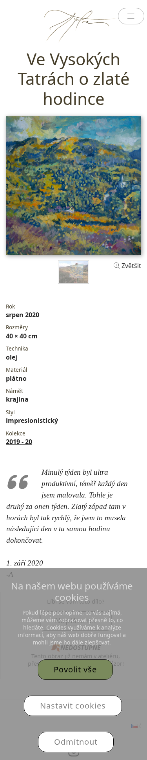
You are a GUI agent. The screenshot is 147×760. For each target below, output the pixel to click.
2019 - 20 (19, 441)
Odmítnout (76, 741)
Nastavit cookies (73, 705)
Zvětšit (130, 265)
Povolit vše (75, 669)
